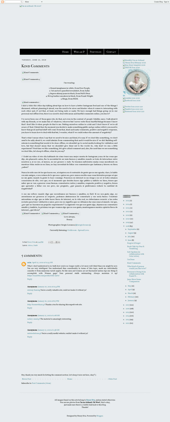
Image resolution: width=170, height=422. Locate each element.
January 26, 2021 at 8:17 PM (48, 301)
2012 (128, 323)
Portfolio (95, 51)
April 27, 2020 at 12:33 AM (42, 262)
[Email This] (49, 242)
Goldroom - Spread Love (78, 230)
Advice (30, 245)
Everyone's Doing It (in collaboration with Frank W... (136, 274)
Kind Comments (134, 263)
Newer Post (26, 379)
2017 (128, 305)
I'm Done (131, 259)
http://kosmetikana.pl (36, 305)
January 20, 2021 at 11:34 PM (49, 287)
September (132, 229)
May (130, 286)
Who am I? (79, 51)
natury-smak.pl (33, 319)
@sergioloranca (83, 225)
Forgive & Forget (133, 243)
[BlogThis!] (52, 242)
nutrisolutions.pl (34, 333)
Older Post (112, 379)
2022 (128, 211)
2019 (128, 222)
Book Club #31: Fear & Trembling (135, 247)
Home (65, 51)
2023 (128, 208)
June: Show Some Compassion (134, 280)
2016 (128, 309)
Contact (111, 51)
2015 (128, 312)
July (129, 237)
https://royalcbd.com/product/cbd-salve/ (43, 276)
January (131, 300)
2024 (128, 204)
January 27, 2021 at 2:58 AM (48, 330)
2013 (128, 320)
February (131, 297)
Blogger (100, 416)
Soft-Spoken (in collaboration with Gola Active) (135, 254)
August (131, 233)
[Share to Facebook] (56, 242)
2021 (128, 215)
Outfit (35, 245)
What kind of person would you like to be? (136, 267)
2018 (128, 226)
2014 (128, 316)
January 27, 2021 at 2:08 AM (49, 315)
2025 (128, 201)
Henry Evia (31, 242)
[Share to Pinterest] (59, 242)
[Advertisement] (135, 154)
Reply (29, 279)
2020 (128, 219)
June (130, 240)
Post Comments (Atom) (41, 383)
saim (29, 262)
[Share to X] (54, 242)
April (130, 289)
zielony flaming (33, 290)
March (130, 293)
